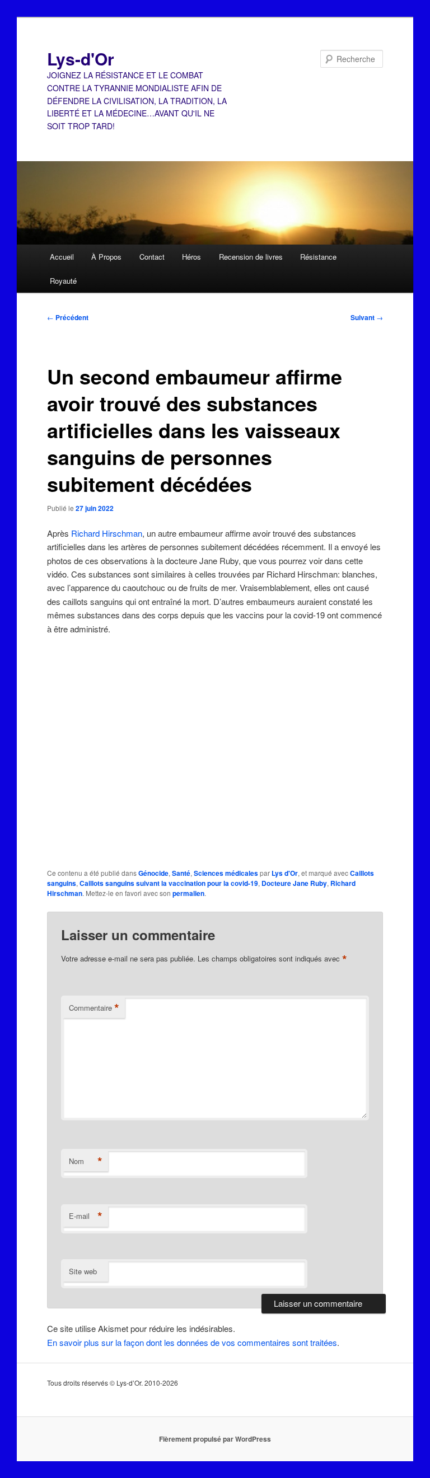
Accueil (62, 256)
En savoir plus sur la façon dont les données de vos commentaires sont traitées (192, 1342)
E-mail (85, 1216)
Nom (85, 1161)
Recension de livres (251, 256)
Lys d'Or (285, 873)
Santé (181, 873)
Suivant (366, 317)
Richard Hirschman (106, 533)
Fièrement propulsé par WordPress (215, 1439)
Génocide (153, 873)
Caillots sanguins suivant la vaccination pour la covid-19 (169, 883)
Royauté (63, 280)
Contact (152, 256)
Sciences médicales (226, 873)
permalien (188, 893)
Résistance (318, 256)
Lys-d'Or (80, 58)
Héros (191, 256)
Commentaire (94, 1008)
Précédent (67, 317)
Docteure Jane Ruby (294, 883)
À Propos (106, 256)
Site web (83, 1271)
